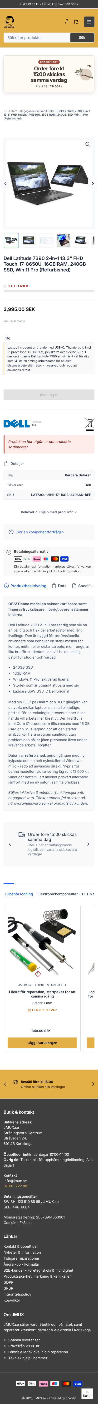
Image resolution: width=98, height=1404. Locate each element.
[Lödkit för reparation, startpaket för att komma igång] (42, 943)
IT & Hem (11, 111)
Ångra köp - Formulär (21, 1264)
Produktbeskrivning (28, 585)
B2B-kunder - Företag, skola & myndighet (38, 1270)
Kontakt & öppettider (21, 1246)
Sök (82, 37)
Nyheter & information (22, 1252)
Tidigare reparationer (21, 1258)
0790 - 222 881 (16, 1186)
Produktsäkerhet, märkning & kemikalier (37, 1276)
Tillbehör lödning (18, 894)
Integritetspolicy (17, 1294)
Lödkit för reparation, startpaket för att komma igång (42, 994)
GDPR (9, 1282)
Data (62, 585)
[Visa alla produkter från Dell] (17, 423)
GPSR (8, 1288)
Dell (34, 425)
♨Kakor (87, 1394)
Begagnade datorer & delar (37, 111)
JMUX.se (25, 985)
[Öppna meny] (89, 22)
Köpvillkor (12, 1300)
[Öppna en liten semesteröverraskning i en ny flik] (82, 74)
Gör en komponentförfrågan (40, 532)
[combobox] (49, 38)
